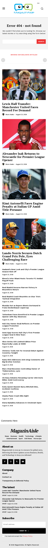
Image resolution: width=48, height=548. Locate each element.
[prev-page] (3, 60)
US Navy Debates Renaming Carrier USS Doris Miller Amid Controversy (22, 379)
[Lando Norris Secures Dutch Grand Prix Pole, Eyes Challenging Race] (24, 234)
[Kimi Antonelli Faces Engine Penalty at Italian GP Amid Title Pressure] (24, 184)
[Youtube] (22, 461)
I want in (22, 531)
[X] (16, 461)
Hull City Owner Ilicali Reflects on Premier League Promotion (21, 325)
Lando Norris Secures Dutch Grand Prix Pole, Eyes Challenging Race (22, 256)
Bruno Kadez (10, 114)
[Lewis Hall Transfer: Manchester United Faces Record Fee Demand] (24, 84)
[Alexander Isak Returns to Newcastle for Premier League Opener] (24, 134)
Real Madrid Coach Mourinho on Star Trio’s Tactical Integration (21, 298)
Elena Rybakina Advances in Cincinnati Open (21, 403)
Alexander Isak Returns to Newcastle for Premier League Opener (23, 157)
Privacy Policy (27, 536)
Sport (4, 495)
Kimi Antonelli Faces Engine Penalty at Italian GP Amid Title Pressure (22, 206)
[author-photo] (3, 114)
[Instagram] (10, 461)
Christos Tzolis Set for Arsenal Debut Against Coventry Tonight (22, 352)
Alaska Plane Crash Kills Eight (15, 396)
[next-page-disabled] (45, 60)
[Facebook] (4, 461)
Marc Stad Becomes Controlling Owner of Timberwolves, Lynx (21, 370)
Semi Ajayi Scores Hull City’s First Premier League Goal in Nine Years (21, 334)
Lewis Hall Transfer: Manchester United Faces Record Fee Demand (20, 107)
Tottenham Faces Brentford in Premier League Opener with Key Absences (23, 315)
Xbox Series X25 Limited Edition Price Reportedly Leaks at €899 (19, 343)
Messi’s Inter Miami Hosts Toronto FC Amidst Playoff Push (22, 279)
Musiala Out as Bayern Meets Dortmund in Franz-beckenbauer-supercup (21, 306)
